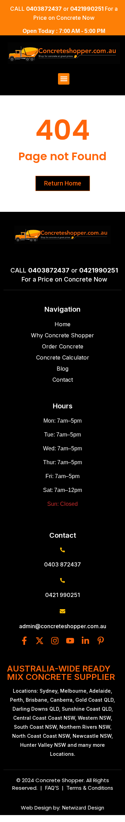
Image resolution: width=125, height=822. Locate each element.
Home (62, 324)
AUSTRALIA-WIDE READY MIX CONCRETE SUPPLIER (61, 673)
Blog (62, 368)
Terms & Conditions (89, 788)
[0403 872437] (62, 549)
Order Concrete (62, 346)
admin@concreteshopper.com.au (62, 626)
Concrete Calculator (62, 357)
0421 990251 (62, 594)
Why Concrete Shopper (62, 335)
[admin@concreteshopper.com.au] (62, 611)
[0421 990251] (62, 580)
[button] (63, 79)
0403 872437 (62, 564)
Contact (62, 379)
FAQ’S (53, 788)
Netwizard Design (82, 807)
